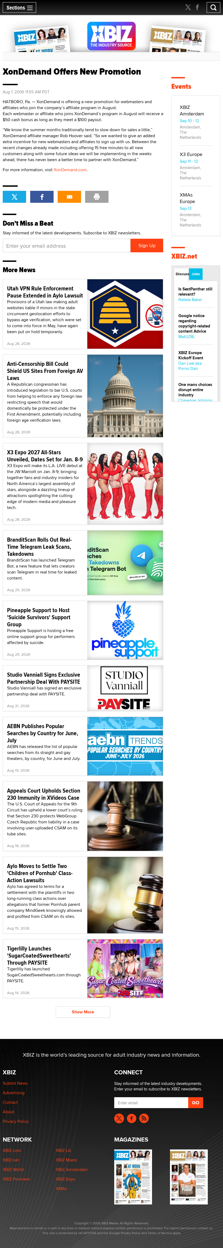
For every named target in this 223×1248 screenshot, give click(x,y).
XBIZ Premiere (16, 1179)
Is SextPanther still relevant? (195, 291)
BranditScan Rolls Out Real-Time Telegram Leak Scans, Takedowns (39, 546)
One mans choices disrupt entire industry (195, 390)
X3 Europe (191, 154)
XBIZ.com (12, 1150)
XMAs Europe (187, 198)
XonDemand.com (70, 170)
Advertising (13, 1093)
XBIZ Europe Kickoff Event (190, 355)
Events (181, 86)
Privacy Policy (16, 1121)
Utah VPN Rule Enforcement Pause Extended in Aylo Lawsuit (45, 292)
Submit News (15, 1083)
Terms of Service (160, 1233)
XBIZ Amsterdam (192, 110)
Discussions (182, 274)
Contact (10, 1102)
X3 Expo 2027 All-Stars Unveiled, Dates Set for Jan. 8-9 (45, 456)
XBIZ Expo (65, 1179)
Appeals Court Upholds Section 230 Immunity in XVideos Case (43, 794)
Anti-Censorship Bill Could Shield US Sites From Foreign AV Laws (45, 370)
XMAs (61, 1188)
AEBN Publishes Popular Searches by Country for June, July (42, 733)
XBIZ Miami (66, 1160)
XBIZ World (13, 1169)
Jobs (196, 274)
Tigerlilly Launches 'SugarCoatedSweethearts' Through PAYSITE (39, 955)
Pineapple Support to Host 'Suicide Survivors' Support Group (38, 617)
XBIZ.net (184, 256)
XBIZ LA (63, 1150)
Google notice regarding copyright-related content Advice (194, 323)
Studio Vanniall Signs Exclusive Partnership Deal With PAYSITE (43, 678)
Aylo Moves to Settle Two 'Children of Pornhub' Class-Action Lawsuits (40, 872)
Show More (83, 1012)
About (8, 1112)
